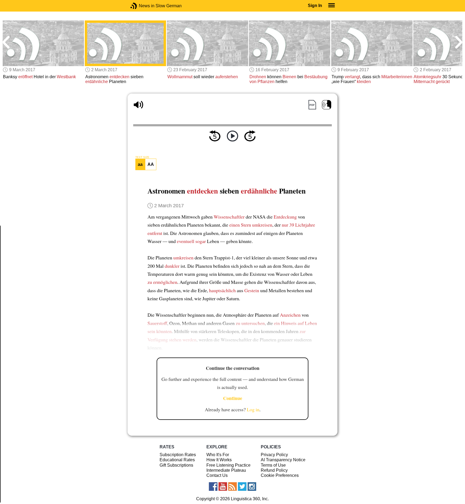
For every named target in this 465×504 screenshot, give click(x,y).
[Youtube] (223, 486)
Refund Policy (274, 470)
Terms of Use (273, 465)
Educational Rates (177, 459)
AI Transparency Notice (283, 459)
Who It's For (217, 454)
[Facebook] (213, 486)
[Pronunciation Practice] (327, 105)
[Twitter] (242, 486)
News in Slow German (142, 5)
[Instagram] (252, 486)
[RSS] (232, 486)
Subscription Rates (178, 454)
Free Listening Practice (228, 465)
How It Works (219, 459)
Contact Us (217, 475)
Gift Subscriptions (176, 465)
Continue (232, 398)
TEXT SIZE (142, 157)
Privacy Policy (274, 454)
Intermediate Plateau (226, 470)
